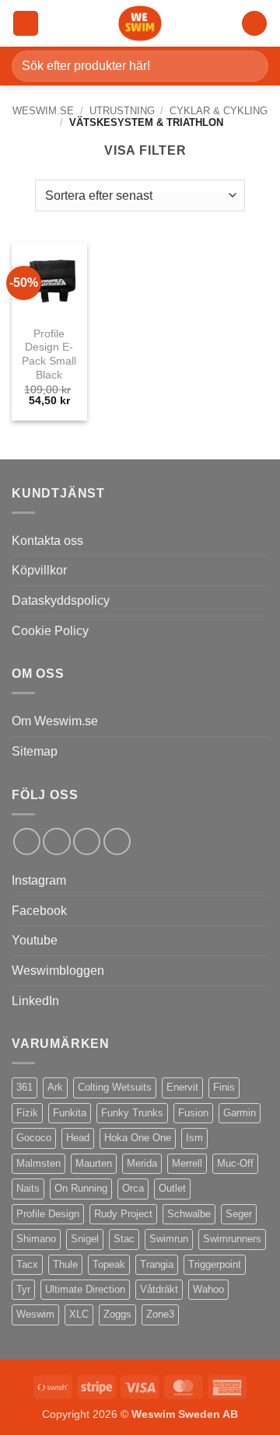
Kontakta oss (47, 540)
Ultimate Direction (85, 1289)
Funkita (69, 1113)
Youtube (35, 940)
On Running (80, 1188)
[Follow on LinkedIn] (86, 841)
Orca (133, 1188)
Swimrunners (232, 1239)
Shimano (36, 1239)
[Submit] (250, 66)
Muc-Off (235, 1163)
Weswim (35, 1314)
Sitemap (35, 751)
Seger (239, 1214)
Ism (194, 1137)
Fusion (193, 1113)
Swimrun (168, 1239)
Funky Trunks (132, 1113)
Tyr (23, 1289)
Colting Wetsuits (115, 1087)
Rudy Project (123, 1214)
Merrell (187, 1163)
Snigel (85, 1239)
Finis (224, 1087)
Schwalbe (189, 1214)
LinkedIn (35, 1000)
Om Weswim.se (55, 721)
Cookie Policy (50, 630)
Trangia (156, 1264)
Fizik (27, 1113)
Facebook (39, 910)
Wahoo (208, 1289)
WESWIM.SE (43, 111)
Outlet (172, 1188)
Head (77, 1137)
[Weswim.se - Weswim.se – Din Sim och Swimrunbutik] (140, 23)
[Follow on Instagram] (56, 841)
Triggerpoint (214, 1264)
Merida (142, 1163)
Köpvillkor (39, 570)
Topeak (109, 1264)
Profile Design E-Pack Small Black (49, 354)
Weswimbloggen (58, 970)
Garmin (239, 1113)
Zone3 (160, 1314)
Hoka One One (137, 1137)
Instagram (39, 880)
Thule (65, 1264)
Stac (124, 1239)
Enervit (182, 1087)
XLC (79, 1314)
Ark (55, 1087)
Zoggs (117, 1314)
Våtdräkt (159, 1289)
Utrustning (122, 111)
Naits (28, 1188)
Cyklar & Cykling (219, 111)
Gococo (33, 1137)
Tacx (27, 1264)
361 (24, 1087)
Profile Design (47, 1214)
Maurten (93, 1163)
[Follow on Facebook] (26, 841)
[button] (25, 24)
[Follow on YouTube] (117, 841)
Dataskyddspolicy (61, 600)
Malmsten (38, 1163)
